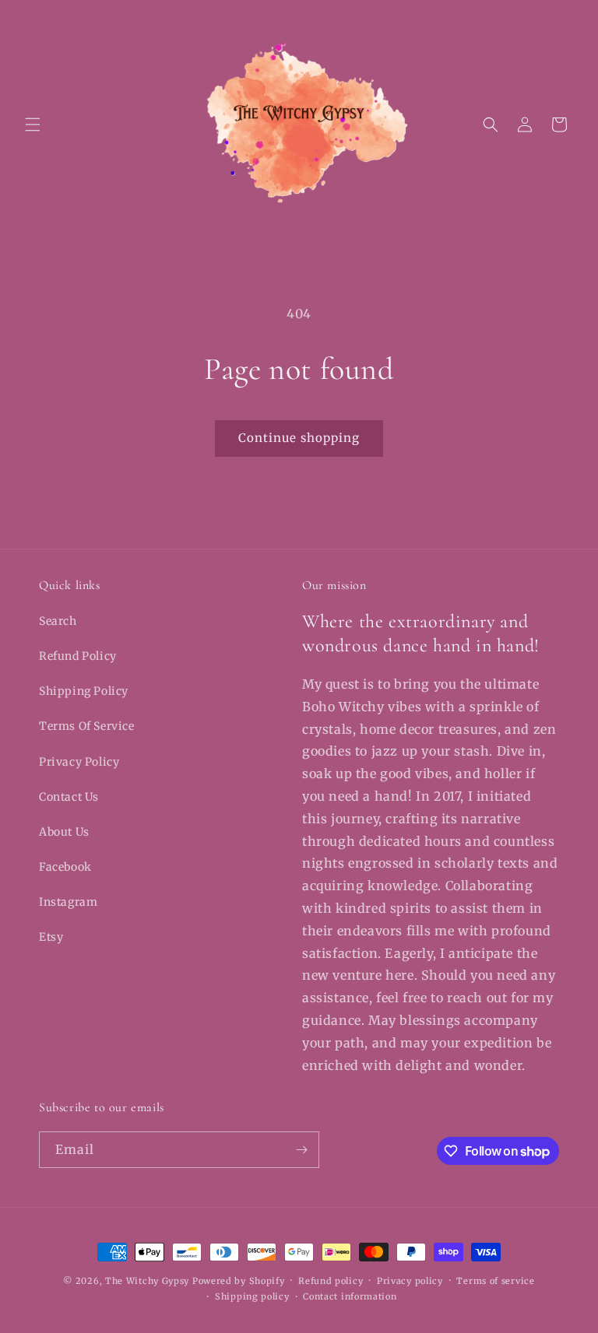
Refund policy (330, 1280)
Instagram (68, 902)
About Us (64, 832)
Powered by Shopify (238, 1280)
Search (58, 621)
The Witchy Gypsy (147, 1280)
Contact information (349, 1296)
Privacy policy (410, 1280)
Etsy (51, 937)
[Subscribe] (301, 1149)
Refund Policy (78, 656)
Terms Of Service (87, 726)
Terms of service (495, 1280)
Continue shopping (299, 437)
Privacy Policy (79, 762)
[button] (33, 124)
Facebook (65, 867)
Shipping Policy (83, 691)
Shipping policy (252, 1296)
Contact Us (69, 797)
